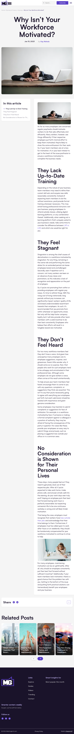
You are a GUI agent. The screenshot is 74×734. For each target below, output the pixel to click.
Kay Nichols (45, 41)
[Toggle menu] (71, 2)
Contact (31, 699)
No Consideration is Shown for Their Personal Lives (16, 117)
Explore (31, 682)
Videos (30, 690)
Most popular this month (55, 682)
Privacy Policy (39, 731)
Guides (30, 686)
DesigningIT (69, 731)
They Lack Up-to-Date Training (17, 109)
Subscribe (62, 3)
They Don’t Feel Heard (11, 114)
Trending (31, 694)
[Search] (43, 2)
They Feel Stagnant (10, 112)
